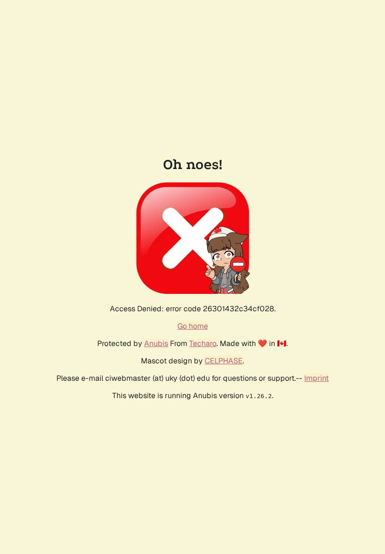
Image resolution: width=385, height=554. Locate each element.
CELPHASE (224, 361)
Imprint (316, 378)
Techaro (202, 343)
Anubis (156, 343)
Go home (192, 326)
